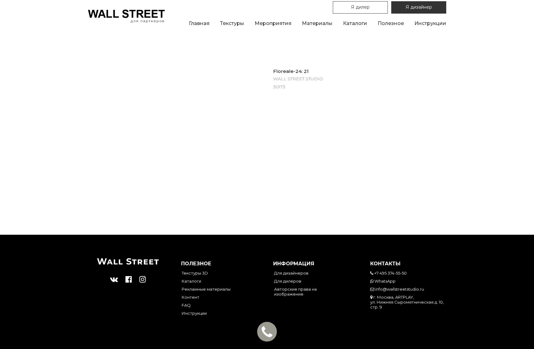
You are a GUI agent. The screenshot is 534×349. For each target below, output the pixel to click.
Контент (190, 297)
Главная (199, 23)
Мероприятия (273, 23)
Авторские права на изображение (295, 291)
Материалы (317, 23)
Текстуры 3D (195, 273)
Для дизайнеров (291, 273)
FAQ (186, 305)
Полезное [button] (391, 23)
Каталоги (355, 23)
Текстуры (232, 23)
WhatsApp (385, 281)
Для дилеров (287, 281)
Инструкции (430, 23)
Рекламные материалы (206, 289)
